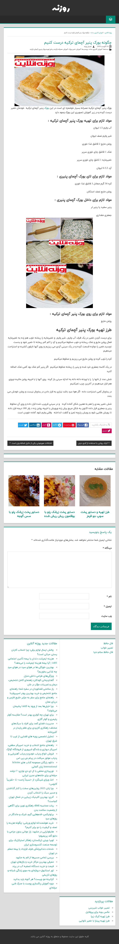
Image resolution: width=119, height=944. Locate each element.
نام (109, 596)
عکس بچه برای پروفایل (98, 912)
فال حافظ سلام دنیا (103, 652)
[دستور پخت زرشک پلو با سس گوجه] (23, 505)
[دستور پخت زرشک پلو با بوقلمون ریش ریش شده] (59, 505)
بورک (46, 108)
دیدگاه (107, 548)
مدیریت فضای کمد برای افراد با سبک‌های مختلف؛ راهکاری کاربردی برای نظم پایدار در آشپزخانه (34, 728)
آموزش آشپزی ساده (97, 33)
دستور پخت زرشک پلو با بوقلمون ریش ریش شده (59, 514)
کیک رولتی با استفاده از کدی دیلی (93, 443)
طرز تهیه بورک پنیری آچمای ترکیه (41, 49)
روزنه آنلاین (108, 33)
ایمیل (108, 606)
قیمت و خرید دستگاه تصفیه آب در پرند (33, 866)
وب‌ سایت (106, 616)
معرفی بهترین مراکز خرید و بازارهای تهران (32, 862)
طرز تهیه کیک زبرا (100, 916)
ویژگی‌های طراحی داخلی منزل (39, 676)
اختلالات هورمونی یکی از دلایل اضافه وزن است (32, 443)
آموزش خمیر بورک (75, 49)
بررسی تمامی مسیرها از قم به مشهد (35, 857)
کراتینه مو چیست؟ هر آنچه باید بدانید (33, 879)
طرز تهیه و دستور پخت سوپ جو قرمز (95, 514)
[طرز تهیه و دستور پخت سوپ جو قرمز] (95, 505)
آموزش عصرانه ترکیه (61, 49)
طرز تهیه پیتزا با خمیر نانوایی (94, 921)
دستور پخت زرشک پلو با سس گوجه (24, 514)
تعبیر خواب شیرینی (99, 908)
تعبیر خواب (107, 648)
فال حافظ (108, 643)
